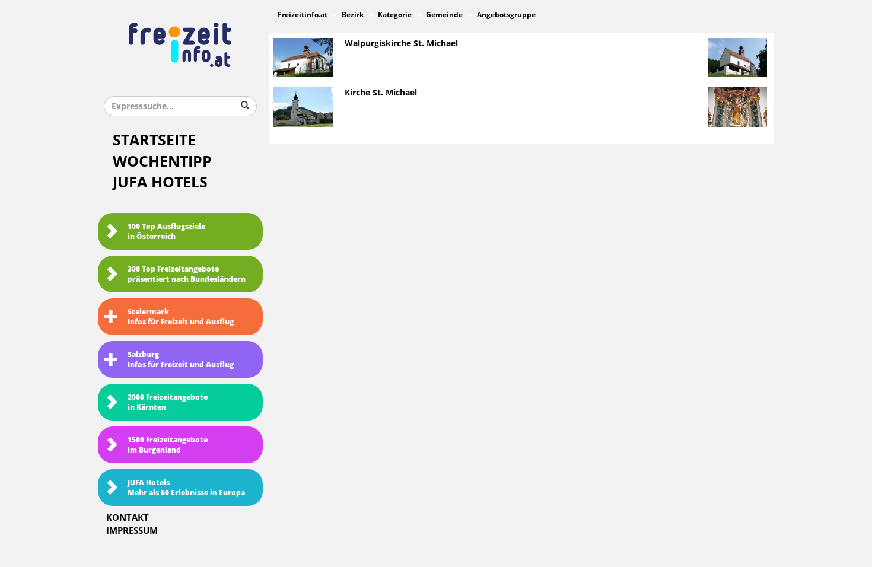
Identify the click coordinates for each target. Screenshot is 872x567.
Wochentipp (162, 161)
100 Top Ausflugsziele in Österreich (166, 231)
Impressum (132, 530)
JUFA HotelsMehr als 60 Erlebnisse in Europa (186, 488)
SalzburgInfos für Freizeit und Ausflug (181, 360)
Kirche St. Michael (381, 93)
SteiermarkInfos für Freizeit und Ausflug (181, 317)
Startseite (154, 140)
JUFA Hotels (160, 182)
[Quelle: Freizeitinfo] (303, 57)
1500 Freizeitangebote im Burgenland (168, 445)
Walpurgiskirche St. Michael (401, 44)
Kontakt (127, 517)
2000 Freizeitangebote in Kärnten (168, 402)
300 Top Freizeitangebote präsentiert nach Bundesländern (187, 274)
